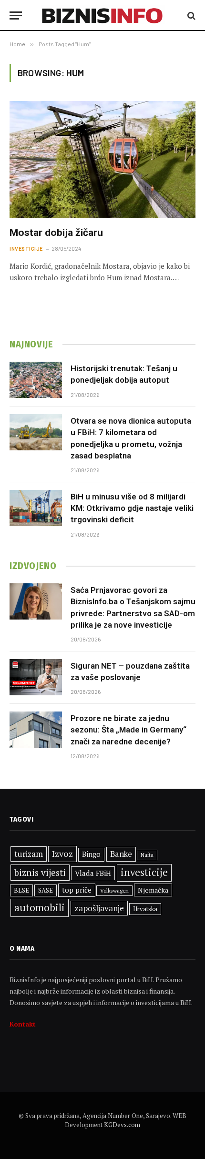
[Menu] (16, 15)
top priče (77, 890)
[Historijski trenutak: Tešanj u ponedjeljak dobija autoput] (36, 380)
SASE (45, 890)
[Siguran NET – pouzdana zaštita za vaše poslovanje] (36, 677)
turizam (28, 853)
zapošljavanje (99, 908)
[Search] (190, 15)
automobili (39, 907)
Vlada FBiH (93, 873)
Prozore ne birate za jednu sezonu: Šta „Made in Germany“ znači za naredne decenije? (128, 729)
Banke (121, 854)
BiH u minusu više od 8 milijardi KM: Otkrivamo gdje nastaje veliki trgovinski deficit (132, 508)
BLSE (21, 890)
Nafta (147, 855)
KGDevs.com (122, 1124)
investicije (144, 872)
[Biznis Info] (103, 15)
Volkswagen (114, 890)
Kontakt (23, 1023)
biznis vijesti (40, 872)
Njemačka (153, 890)
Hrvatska (145, 909)
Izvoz (62, 853)
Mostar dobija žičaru (56, 232)
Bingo (91, 854)
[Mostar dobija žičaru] (102, 159)
